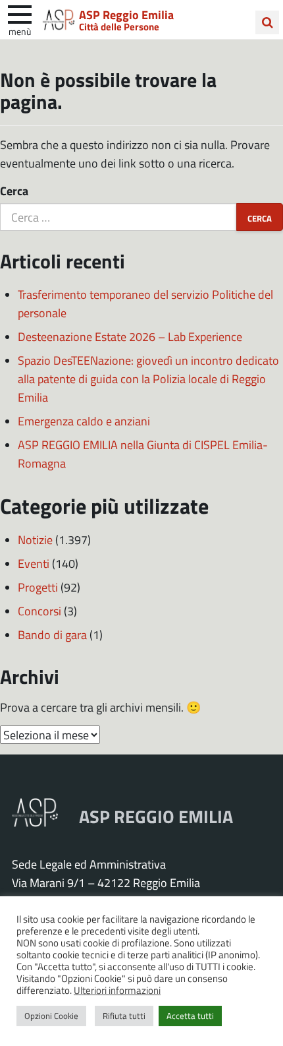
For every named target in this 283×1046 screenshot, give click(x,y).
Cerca (14, 190)
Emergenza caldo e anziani (84, 421)
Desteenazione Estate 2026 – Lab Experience (130, 336)
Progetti (38, 587)
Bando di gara (52, 634)
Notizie (35, 539)
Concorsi (39, 611)
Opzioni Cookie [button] (51, 1016)
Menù (20, 31)
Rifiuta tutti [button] (124, 1016)
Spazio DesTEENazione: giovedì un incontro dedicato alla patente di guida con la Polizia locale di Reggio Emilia (148, 378)
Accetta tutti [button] (190, 1016)
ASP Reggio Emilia (126, 14)
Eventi (33, 563)
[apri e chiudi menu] (20, 13)
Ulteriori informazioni (117, 990)
